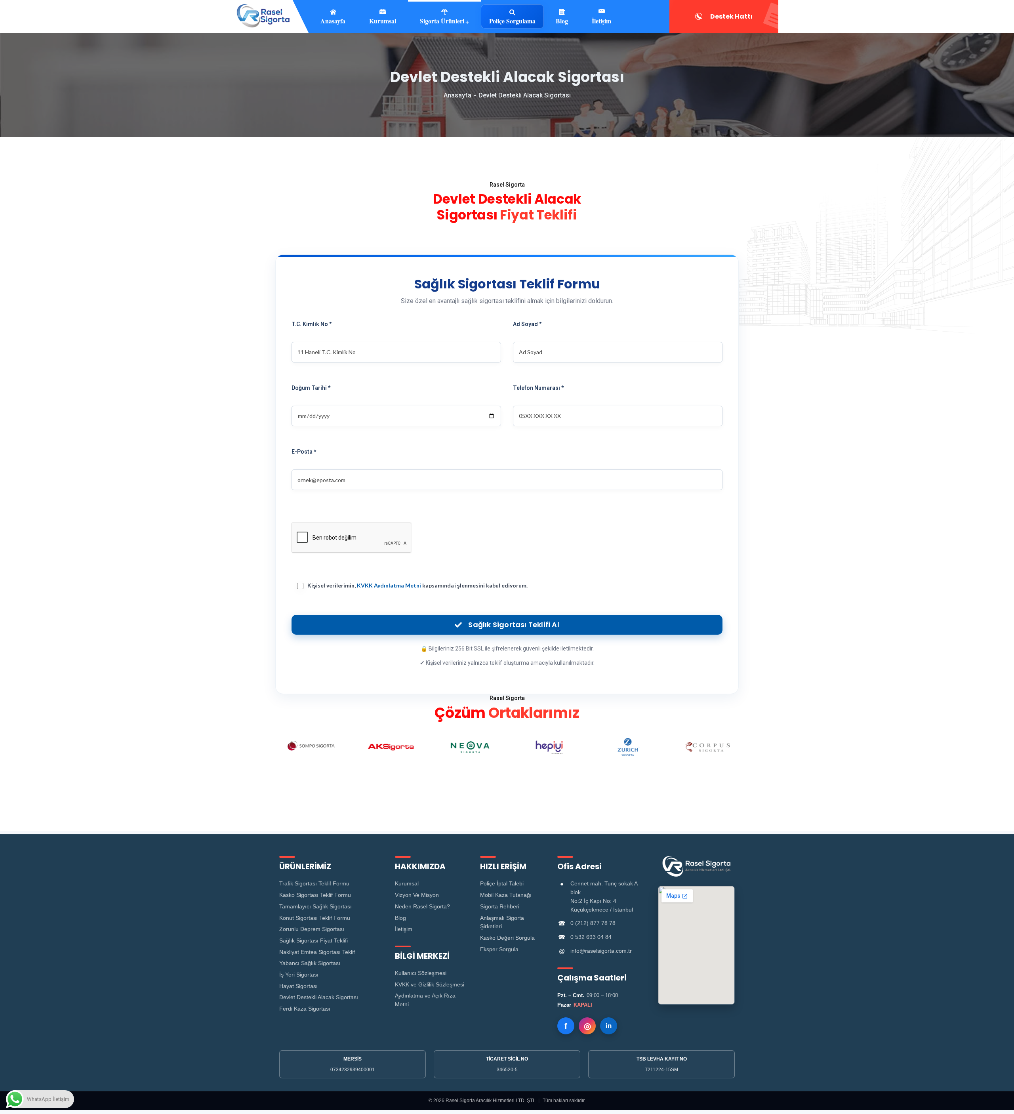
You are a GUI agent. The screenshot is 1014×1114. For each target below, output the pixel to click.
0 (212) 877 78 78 (593, 923)
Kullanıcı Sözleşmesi (420, 973)
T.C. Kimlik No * (312, 324)
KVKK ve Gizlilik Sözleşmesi (429, 984)
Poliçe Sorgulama (512, 20)
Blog (562, 20)
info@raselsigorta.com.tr (601, 951)
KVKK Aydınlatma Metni (389, 585)
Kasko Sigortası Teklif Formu (315, 895)
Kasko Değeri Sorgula (507, 938)
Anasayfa (457, 95)
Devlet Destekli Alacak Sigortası (318, 997)
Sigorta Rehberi (499, 906)
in (609, 1026)
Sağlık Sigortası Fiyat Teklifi (313, 940)
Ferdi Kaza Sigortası (304, 1008)
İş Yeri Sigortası (298, 974)
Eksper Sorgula (499, 949)
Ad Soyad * (527, 324)
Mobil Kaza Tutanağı (506, 895)
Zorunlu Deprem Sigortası (311, 929)
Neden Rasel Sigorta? (422, 906)
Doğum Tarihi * (311, 388)
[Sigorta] (263, 16)
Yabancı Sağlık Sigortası (309, 963)
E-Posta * (304, 451)
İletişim (601, 20)
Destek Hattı (731, 16)
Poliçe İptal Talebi (502, 883)
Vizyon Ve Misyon (417, 895)
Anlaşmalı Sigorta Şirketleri (502, 922)
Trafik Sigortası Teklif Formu (314, 883)
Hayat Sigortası (298, 986)
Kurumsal (407, 883)
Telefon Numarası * (538, 388)
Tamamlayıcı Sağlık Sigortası (315, 906)
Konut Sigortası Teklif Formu (314, 918)
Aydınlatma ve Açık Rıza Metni (425, 999)
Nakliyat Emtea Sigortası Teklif (317, 952)
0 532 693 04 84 (591, 937)
